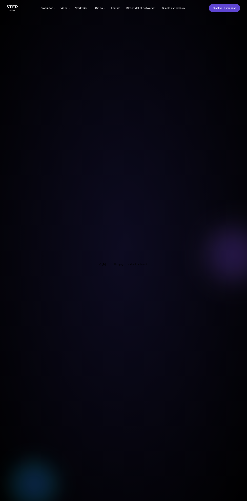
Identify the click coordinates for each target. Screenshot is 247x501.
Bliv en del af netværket (140, 8)
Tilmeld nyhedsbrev (173, 8)
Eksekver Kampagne (224, 8)
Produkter (47, 8)
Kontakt (115, 8)
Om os (99, 8)
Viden (64, 8)
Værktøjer (81, 8)
